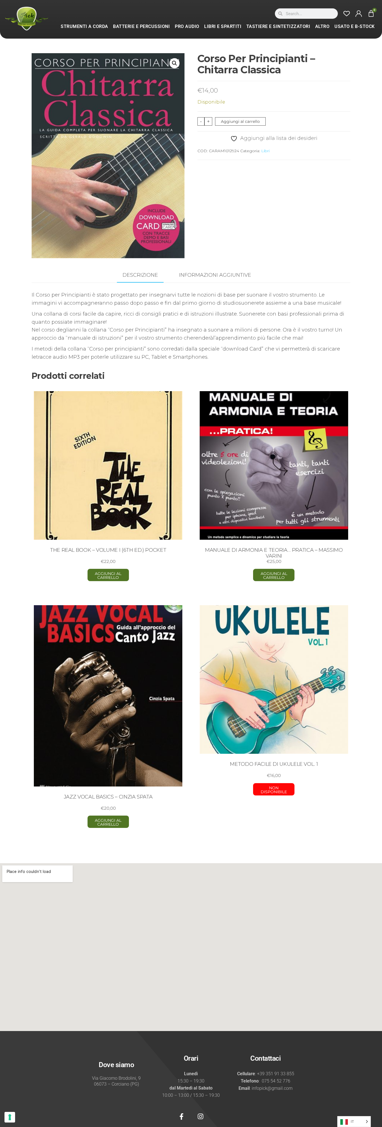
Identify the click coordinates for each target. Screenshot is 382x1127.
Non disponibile (274, 789)
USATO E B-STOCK (354, 26)
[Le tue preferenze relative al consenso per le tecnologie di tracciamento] (9, 1117)
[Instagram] (200, 1116)
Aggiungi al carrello (240, 121)
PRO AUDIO (187, 26)
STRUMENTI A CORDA (84, 26)
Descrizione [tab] (140, 275)
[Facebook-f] (181, 1116)
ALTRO (322, 26)
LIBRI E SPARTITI (222, 26)
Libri (265, 150)
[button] (174, 63)
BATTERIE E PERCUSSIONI (141, 26)
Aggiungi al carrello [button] (108, 575)
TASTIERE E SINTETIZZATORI (278, 26)
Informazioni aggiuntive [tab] (215, 275)
